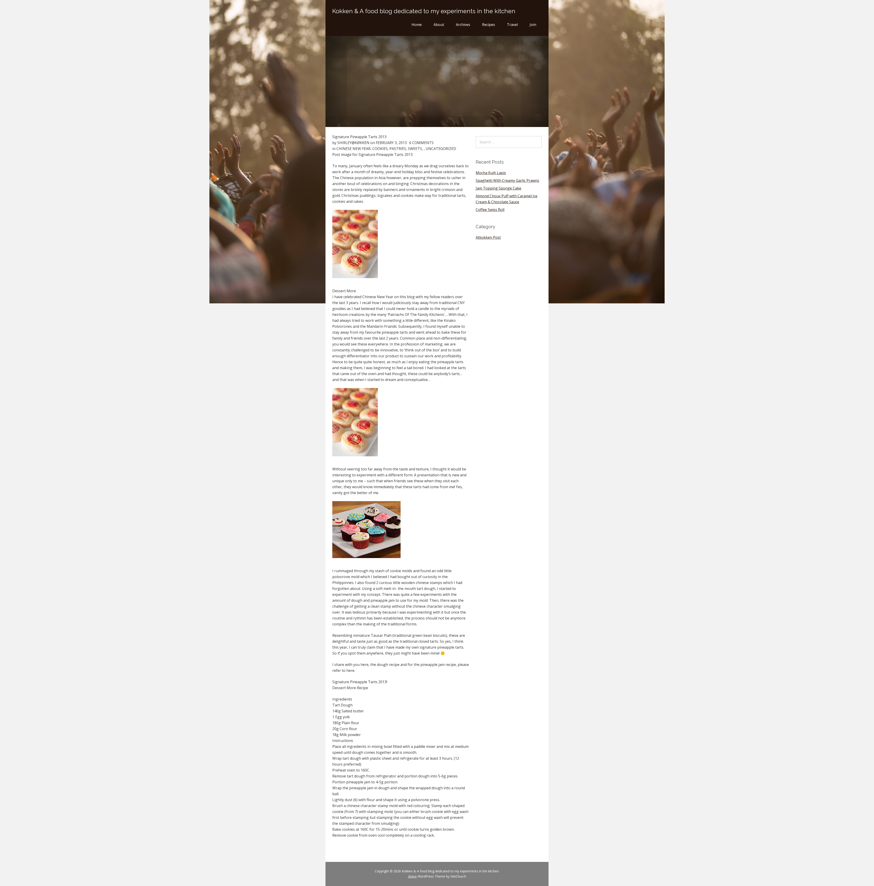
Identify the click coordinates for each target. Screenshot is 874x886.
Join (533, 24)
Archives (463, 24)
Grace (412, 876)
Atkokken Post (488, 237)
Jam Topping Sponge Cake (498, 188)
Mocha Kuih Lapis (491, 172)
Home (417, 24)
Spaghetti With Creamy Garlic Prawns (507, 180)
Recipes (488, 24)
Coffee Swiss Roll (490, 209)
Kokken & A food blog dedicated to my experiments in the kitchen (423, 11)
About (439, 24)
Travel (512, 24)
